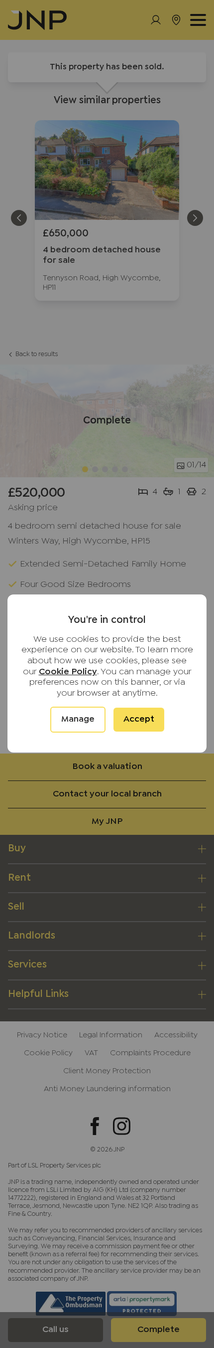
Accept (138, 719)
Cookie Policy (68, 672)
